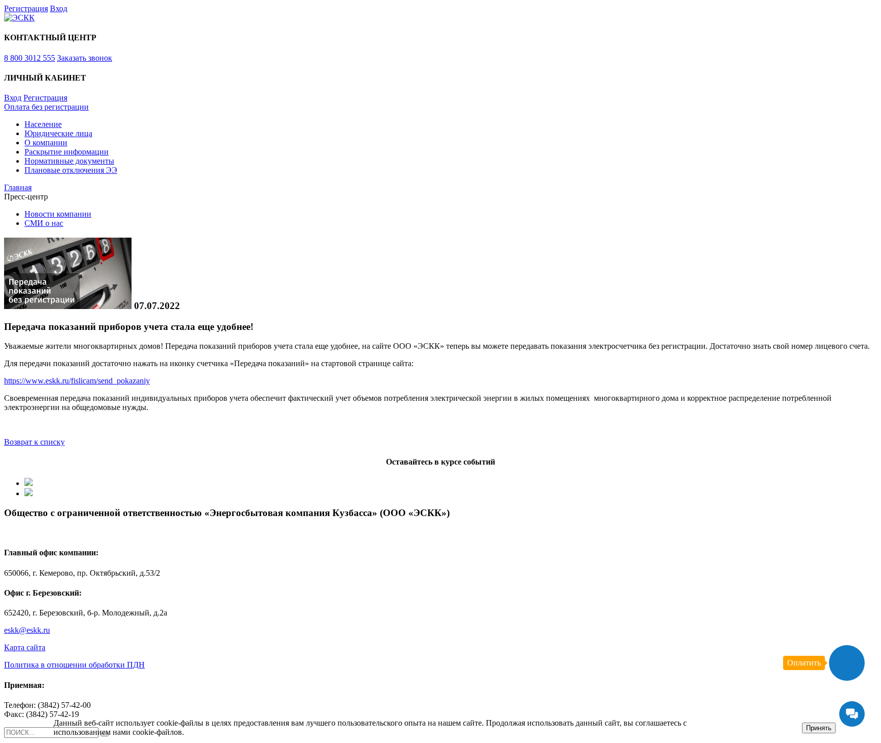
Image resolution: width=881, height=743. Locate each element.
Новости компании (57, 214)
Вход (58, 8)
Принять (819, 728)
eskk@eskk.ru (27, 630)
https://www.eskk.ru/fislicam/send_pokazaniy (77, 380)
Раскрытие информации (66, 151)
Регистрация (26, 8)
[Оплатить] (847, 663)
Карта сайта (24, 647)
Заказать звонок (84, 58)
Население (43, 124)
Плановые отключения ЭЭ (70, 170)
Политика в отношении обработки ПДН (74, 664)
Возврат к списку (34, 442)
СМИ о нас (43, 223)
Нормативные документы (69, 161)
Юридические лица (58, 133)
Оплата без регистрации (46, 107)
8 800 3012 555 (29, 58)
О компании (45, 142)
